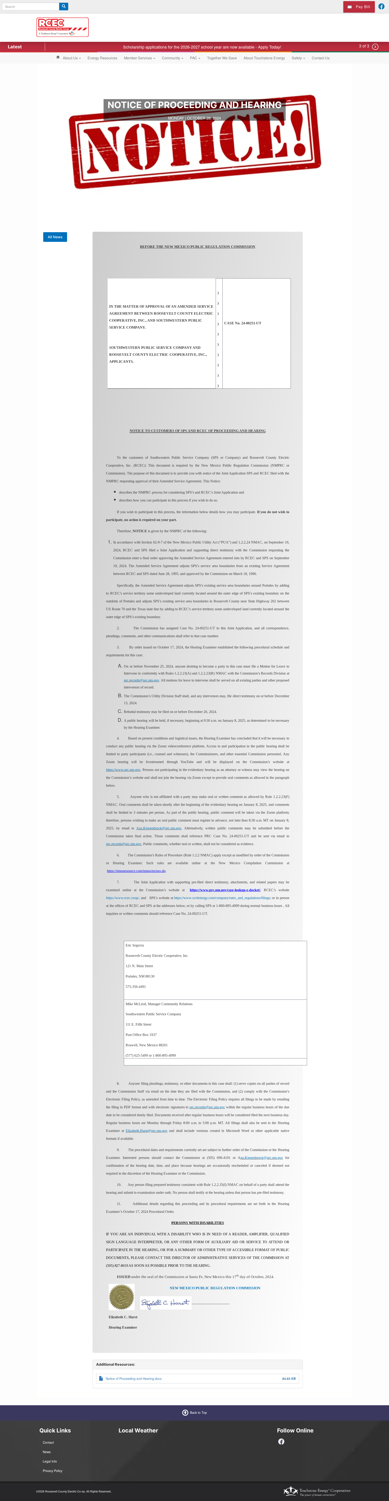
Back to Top (198, 1412)
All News (55, 237)
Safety (297, 57)
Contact (48, 1442)
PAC (194, 57)
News (47, 1452)
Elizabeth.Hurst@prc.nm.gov (146, 1131)
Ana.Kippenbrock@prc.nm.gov (158, 828)
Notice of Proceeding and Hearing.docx (134, 1378)
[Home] (63, 26)
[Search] (63, 6)
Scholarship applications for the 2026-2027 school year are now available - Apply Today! (202, 47)
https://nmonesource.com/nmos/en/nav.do (136, 871)
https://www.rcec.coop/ (122, 898)
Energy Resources (102, 57)
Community (171, 57)
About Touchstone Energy (264, 57)
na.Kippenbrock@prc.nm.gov (261, 1158)
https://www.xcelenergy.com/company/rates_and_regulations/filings (222, 898)
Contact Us (321, 57)
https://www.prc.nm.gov (123, 770)
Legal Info (50, 1461)
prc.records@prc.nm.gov (141, 680)
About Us (71, 57)
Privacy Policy (52, 1470)
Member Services (138, 57)
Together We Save (222, 57)
